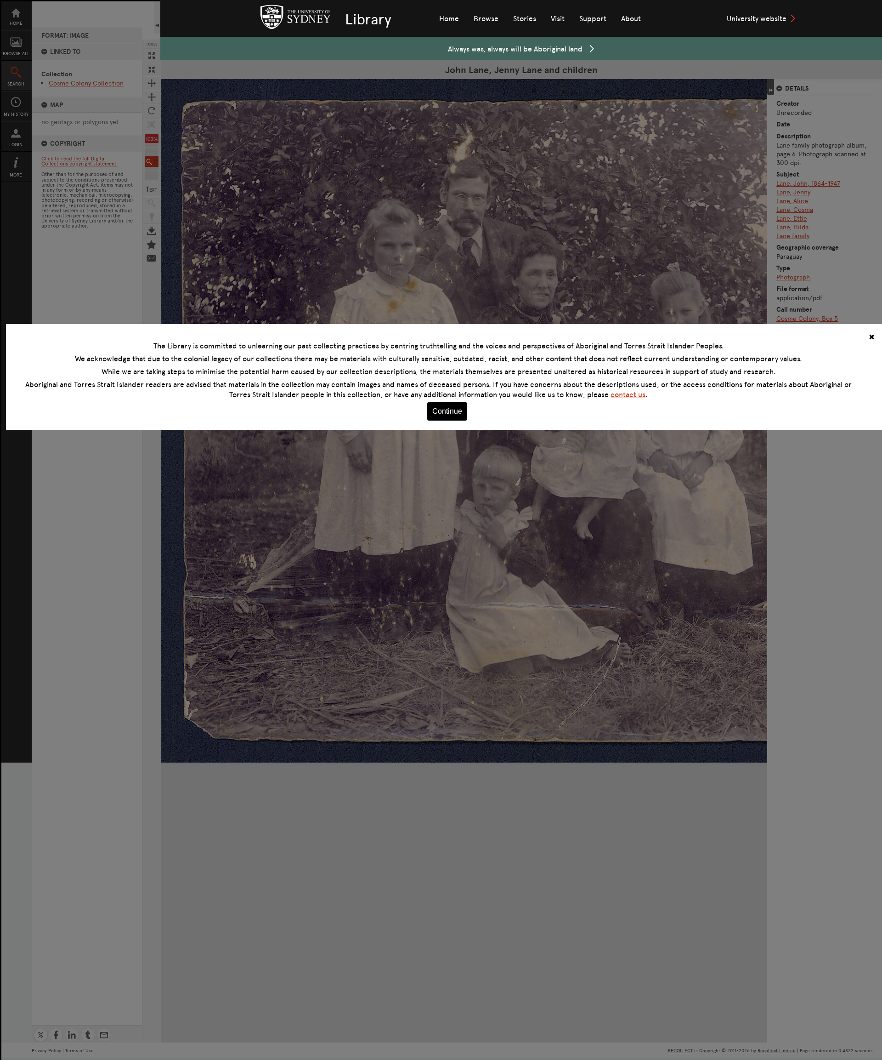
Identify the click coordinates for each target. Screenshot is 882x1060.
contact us (628, 394)
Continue (447, 411)
